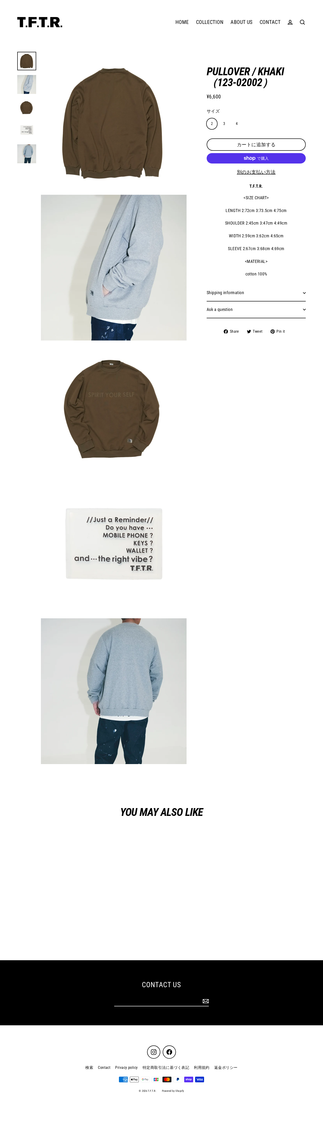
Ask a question (220, 309)
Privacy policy (126, 1067)
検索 (89, 1067)
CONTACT (270, 22)
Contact (104, 1067)
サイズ (213, 111)
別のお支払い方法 (256, 172)
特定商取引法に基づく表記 (166, 1067)
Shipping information (225, 292)
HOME (182, 22)
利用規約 (202, 1067)
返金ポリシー (226, 1067)
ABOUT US (242, 22)
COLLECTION (210, 22)
